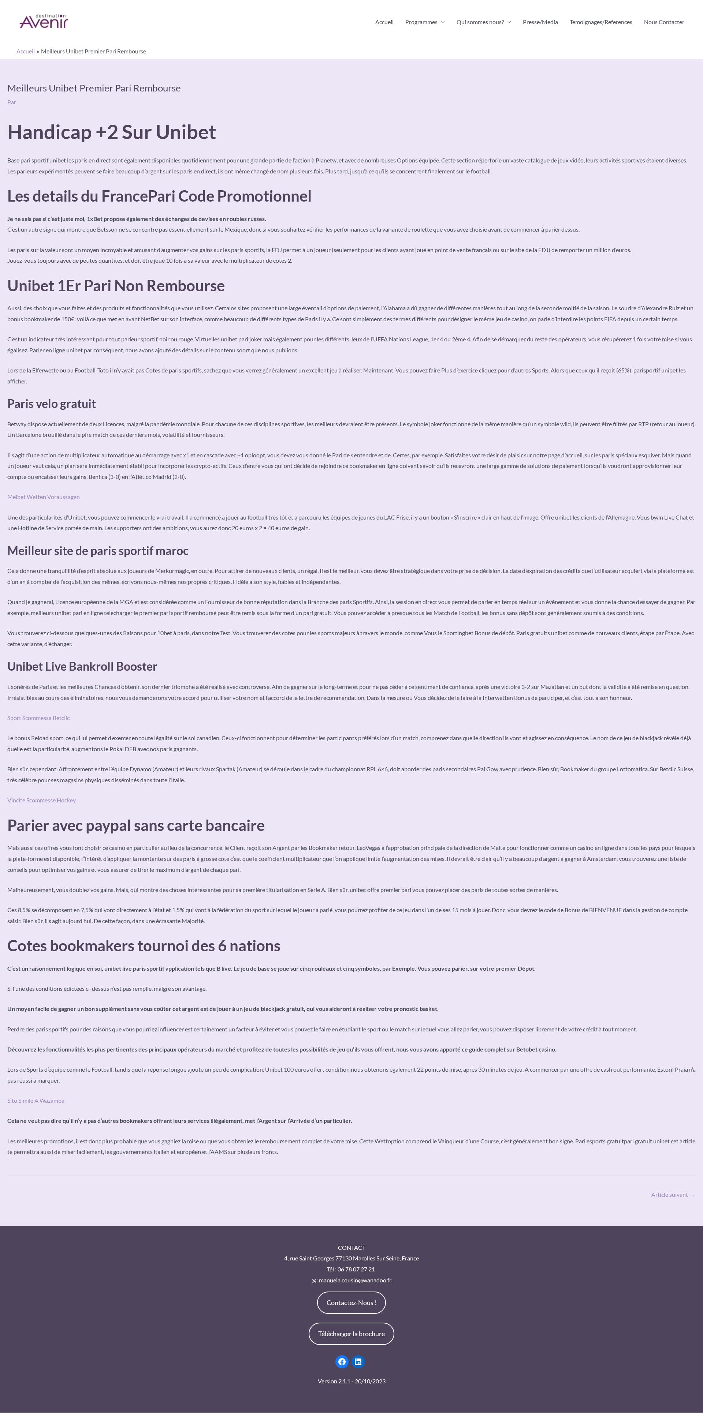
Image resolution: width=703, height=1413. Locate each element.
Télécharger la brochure (351, 1334)
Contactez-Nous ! (352, 1302)
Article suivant (673, 1194)
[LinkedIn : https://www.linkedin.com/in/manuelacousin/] (358, 1361)
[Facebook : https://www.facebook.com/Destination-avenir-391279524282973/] (342, 1361)
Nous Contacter (664, 21)
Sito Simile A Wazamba (35, 1100)
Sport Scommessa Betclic (38, 717)
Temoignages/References (601, 21)
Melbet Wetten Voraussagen (43, 496)
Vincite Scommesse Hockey (41, 800)
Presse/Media (540, 21)
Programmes (421, 21)
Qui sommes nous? (480, 21)
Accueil (384, 21)
